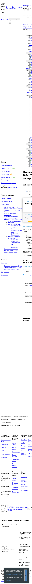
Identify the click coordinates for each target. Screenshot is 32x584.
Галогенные (14, 239)
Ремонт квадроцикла (24, 489)
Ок (25, 575)
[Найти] (10, 23)
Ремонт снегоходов (24, 480)
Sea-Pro (23, 443)
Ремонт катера (5, 174)
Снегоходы (4, 263)
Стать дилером (5, 454)
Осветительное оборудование (13, 219)
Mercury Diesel (23, 449)
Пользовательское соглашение (21, 508)
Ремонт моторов (5, 171)
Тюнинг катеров (5, 177)
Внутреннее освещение (14, 221)
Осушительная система (11, 249)
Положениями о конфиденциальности (13, 574)
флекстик (14, 187)
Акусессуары (5, 204)
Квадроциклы (5, 272)
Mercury (23, 446)
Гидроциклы (4, 275)
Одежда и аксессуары (10, 218)
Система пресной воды (11, 250)
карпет (9, 187)
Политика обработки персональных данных (12, 508)
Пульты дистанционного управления (16, 245)
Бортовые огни (15, 229)
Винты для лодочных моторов (13, 208)
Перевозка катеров (6, 165)
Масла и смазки (8, 212)
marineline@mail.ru (6, 463)
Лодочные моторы (6, 201)
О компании (9, 7)
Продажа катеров (6, 198)
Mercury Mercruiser (23, 453)
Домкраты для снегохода (11, 269)
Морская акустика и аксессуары (10, 214)
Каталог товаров (15, 19)
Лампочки (11, 222)
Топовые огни (15, 235)
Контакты (19, 7)
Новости (3, 447)
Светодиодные (15, 242)
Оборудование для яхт (10, 252)
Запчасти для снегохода (13, 266)
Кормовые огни (15, 233)
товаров (30, 285)
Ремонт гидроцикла (24, 485)
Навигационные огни (14, 224)
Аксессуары (15, 492)
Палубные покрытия (15, 488)
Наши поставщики (4, 451)
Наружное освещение (14, 236)
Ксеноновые (14, 241)
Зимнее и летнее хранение (8, 183)
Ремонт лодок (5, 180)
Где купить (14, 7)
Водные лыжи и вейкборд (12, 216)
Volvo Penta (24, 440)
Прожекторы (11, 238)
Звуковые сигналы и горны (12, 210)
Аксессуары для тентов (11, 207)
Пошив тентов (5, 168)
